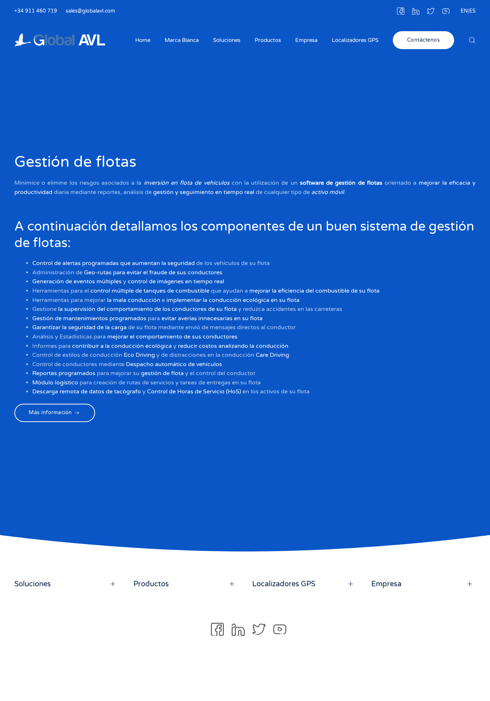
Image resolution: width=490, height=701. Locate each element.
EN (464, 11)
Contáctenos (423, 40)
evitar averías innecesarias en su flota (212, 318)
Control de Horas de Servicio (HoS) (194, 392)
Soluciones (226, 40)
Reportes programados (63, 373)
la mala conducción (133, 300)
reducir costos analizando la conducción (233, 346)
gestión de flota (162, 373)
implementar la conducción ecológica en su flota (233, 300)
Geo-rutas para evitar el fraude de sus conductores (153, 272)
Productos (268, 40)
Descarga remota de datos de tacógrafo (86, 392)
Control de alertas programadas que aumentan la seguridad (113, 263)
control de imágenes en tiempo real (176, 281)
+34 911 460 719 (35, 11)
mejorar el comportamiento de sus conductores (172, 336)
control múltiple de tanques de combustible (149, 290)
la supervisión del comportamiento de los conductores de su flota (147, 309)
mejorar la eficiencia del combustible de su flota (314, 290)
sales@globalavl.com (90, 11)
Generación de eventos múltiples (77, 281)
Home (142, 40)
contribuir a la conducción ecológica (122, 346)
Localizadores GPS (355, 40)
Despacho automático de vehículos (174, 364)
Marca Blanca (182, 40)
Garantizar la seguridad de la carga (79, 327)
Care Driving (272, 355)
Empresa (306, 40)
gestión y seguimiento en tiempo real (203, 191)
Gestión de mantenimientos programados (89, 318)
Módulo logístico (55, 382)
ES (472, 11)
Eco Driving (139, 355)
